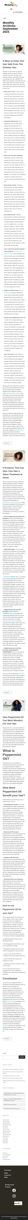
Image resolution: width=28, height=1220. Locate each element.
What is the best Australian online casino (13, 1078)
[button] (11, 9)
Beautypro (5, 1025)
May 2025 (5, 1126)
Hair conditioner (6, 1154)
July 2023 (5, 1137)
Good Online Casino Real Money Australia (13, 1069)
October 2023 (6, 1132)
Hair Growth (6, 1156)
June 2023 (5, 1139)
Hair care (5, 1152)
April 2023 (5, 1142)
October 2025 (6, 1123)
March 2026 (6, 1119)
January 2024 (6, 1129)
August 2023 (6, 1136)
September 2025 (7, 1124)
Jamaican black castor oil (14, 393)
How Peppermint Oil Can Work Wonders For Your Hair (13, 720)
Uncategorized (6, 1159)
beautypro (21, 673)
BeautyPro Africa (19, 430)
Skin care (5, 1157)
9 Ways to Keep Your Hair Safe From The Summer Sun (13, 64)
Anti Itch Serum (12, 1104)
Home (5, 18)
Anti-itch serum (10, 1001)
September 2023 (7, 1134)
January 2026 (6, 1121)
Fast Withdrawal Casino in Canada (11, 1075)
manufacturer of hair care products (12, 502)
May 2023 (5, 1141)
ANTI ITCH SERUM (9, 577)
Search (4, 1053)
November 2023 (7, 1131)
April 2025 (5, 1128)
